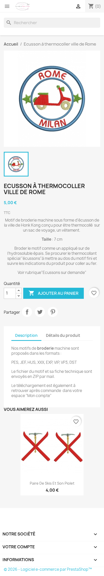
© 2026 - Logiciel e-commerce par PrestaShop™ (48, 569)
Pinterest (53, 312)
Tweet (40, 312)
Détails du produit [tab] (63, 335)
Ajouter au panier (54, 293)
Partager (27, 312)
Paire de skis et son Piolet (52, 483)
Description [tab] (26, 335)
